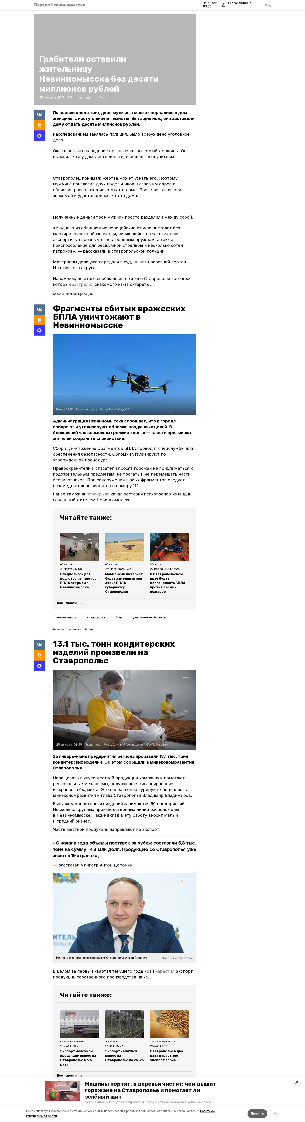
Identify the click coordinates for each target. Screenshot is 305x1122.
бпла (119, 617)
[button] (62, 1091)
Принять (257, 1113)
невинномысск (66, 617)
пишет (140, 261)
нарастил (164, 971)
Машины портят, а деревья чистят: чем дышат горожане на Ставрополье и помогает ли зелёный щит (150, 1090)
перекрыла (97, 494)
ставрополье (96, 617)
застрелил (83, 284)
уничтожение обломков (149, 617)
